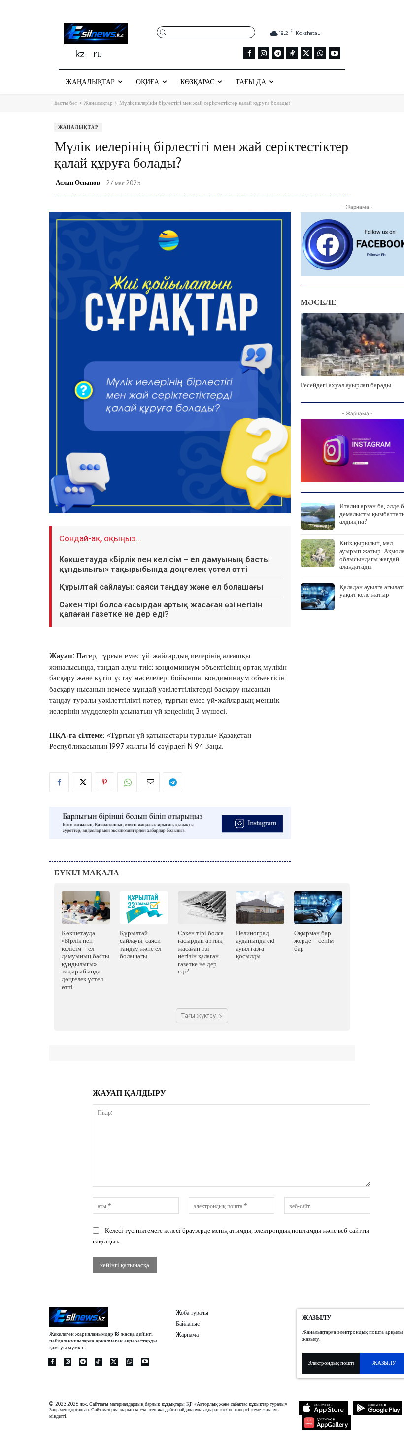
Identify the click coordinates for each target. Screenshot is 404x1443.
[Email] (150, 782)
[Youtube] (334, 53)
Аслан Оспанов (78, 182)
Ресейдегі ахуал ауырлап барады (346, 385)
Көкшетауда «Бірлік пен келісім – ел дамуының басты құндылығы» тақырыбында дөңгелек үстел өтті (164, 564)
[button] (206, 32)
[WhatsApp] (320, 53)
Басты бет (65, 103)
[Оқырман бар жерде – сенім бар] (318, 908)
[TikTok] (292, 53)
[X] (306, 53)
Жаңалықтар (98, 103)
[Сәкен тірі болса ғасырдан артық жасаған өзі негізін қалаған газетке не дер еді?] (202, 908)
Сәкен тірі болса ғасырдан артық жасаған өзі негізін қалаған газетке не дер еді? (160, 609)
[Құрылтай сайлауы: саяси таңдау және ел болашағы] (144, 908)
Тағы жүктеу (198, 1015)
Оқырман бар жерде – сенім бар (314, 940)
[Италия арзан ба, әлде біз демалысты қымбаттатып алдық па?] (318, 516)
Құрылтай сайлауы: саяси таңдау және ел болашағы (161, 587)
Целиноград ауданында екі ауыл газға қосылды (255, 944)
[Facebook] (249, 53)
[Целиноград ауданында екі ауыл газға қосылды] (260, 908)
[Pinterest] (104, 782)
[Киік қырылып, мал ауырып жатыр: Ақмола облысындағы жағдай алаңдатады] (318, 553)
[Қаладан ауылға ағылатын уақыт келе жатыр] (318, 596)
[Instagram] (263, 53)
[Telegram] (278, 53)
